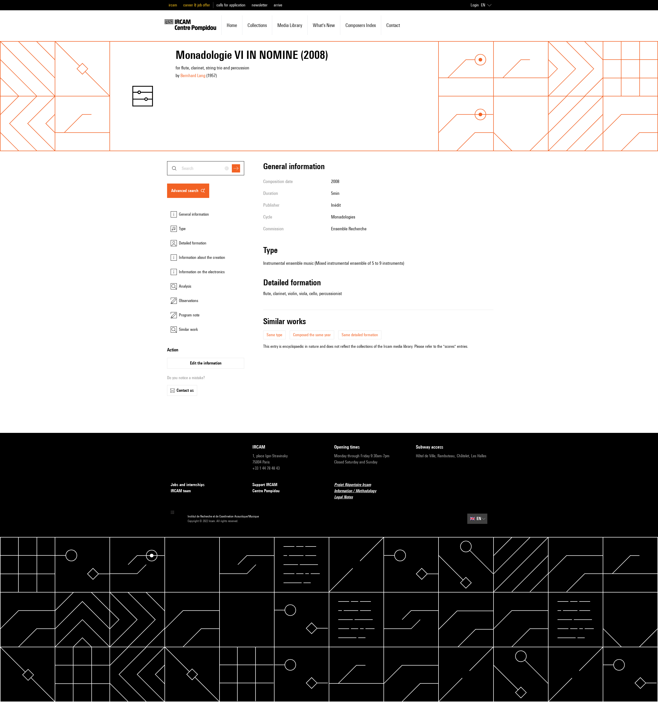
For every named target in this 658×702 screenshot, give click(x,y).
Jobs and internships (188, 484)
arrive (278, 5)
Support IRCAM (264, 484)
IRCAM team (181, 490)
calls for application (230, 5)
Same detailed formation (360, 334)
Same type (274, 334)
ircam (173, 5)
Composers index (360, 25)
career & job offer (196, 5)
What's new (324, 25)
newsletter (260, 5)
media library (289, 25)
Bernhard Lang (192, 75)
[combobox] (205, 168)
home (232, 25)
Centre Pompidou (266, 490)
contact (393, 25)
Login (475, 5)
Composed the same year (312, 334)
